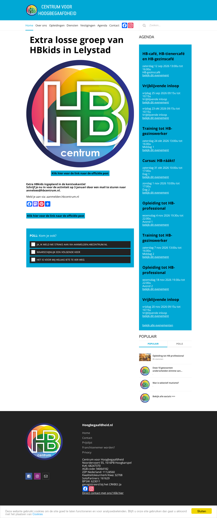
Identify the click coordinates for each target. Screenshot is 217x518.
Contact (114, 25)
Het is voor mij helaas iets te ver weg (60, 259)
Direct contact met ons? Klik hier (103, 493)
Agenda (102, 25)
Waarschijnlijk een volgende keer (58, 252)
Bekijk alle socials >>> (164, 396)
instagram (37, 476)
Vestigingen (87, 25)
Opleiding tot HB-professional (168, 355)
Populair (153, 343)
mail (45, 476)
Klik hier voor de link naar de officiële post (80, 173)
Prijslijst (87, 442)
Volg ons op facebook (28, 476)
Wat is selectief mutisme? (166, 382)
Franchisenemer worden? (98, 447)
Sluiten (201, 511)
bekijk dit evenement (155, 75)
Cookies (38, 514)
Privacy (86, 452)
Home (29, 25)
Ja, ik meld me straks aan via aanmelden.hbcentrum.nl (72, 244)
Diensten (72, 25)
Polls (179, 343)
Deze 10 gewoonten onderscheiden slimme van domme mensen (167, 369)
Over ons (41, 25)
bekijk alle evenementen (157, 325)
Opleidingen (57, 25)
